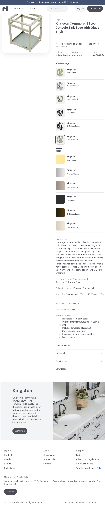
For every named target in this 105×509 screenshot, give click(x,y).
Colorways (63, 63)
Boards (7, 464)
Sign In (80, 9)
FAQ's (79, 455)
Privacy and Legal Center (88, 459)
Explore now (72, 2)
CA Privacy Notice (84, 464)
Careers (47, 464)
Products (18, 9)
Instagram (68, 502)
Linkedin (92, 502)
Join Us (10, 492)
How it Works (49, 455)
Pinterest (80, 502)
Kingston (59, 19)
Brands (33, 9)
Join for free (95, 9)
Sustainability (49, 459)
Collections (9, 468)
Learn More (19, 431)
